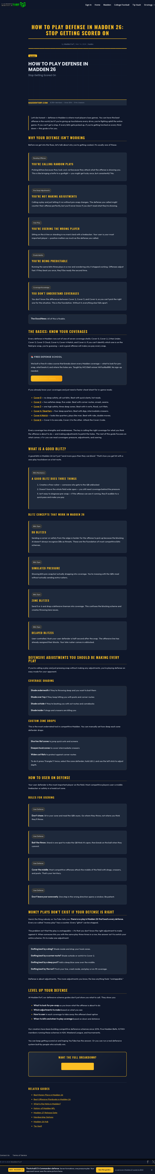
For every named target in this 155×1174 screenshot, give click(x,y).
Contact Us (4, 1155)
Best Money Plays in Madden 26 (48, 1095)
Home (97, 5)
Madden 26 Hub (41, 1121)
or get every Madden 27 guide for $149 (129, 1170)
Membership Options (43, 1117)
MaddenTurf (69, 44)
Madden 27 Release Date (45, 1112)
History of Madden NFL (44, 1108)
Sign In (88, 5)
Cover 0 (37, 397)
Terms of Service (20, 1155)
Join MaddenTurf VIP (77, 1066)
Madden (107, 5)
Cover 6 (37, 420)
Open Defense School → (46, 378)
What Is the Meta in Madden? (47, 1103)
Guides (90, 44)
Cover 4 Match (41, 415)
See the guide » (104, 1170)
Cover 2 (37, 402)
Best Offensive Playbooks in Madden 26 (52, 1099)
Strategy (148, 5)
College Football (121, 5)
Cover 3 (37, 406)
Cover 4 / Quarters (43, 411)
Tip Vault (136, 5)
